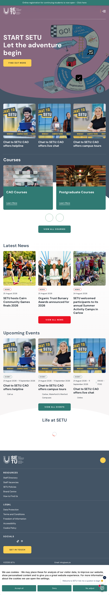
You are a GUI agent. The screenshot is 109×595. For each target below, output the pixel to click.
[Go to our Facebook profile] (4, 541)
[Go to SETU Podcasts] (22, 541)
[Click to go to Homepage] (12, 11)
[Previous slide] (50, 85)
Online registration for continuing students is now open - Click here (54, 2)
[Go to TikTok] (18, 541)
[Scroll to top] (103, 460)
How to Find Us (10, 496)
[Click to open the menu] (104, 11)
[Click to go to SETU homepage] (13, 460)
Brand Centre (9, 491)
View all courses (54, 229)
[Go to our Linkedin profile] (11, 541)
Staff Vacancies (10, 482)
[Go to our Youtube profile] (14, 541)
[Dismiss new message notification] (104, 577)
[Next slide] (59, 85)
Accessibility (9, 523)
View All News (54, 320)
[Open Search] (98, 11)
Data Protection (11, 509)
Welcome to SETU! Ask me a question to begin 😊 (82, 581)
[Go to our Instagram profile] (7, 541)
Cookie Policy (9, 528)
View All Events (54, 407)
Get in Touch (17, 549)
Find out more (17, 63)
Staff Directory (10, 478)
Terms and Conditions (14, 514)
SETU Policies (9, 487)
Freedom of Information (14, 519)
